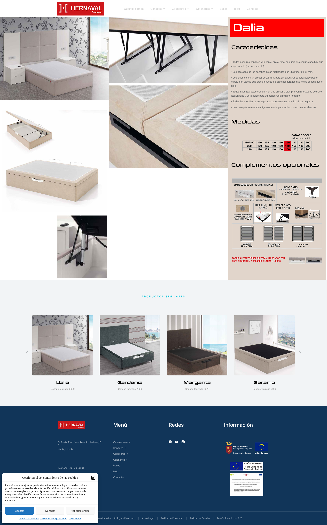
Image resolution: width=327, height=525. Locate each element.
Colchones (203, 8)
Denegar (50, 510)
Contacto (253, 8)
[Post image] (62, 345)
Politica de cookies (29, 518)
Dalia (62, 382)
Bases (223, 8)
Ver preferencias (80, 510)
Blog (237, 8)
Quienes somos (134, 8)
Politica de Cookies (200, 518)
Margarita (197, 382)
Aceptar (19, 510)
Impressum (75, 518)
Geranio (264, 382)
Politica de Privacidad (172, 518)
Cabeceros (179, 8)
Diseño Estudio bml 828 (229, 518)
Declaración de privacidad (53, 518)
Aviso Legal (148, 518)
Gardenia (129, 382)
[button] (93, 478)
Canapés (156, 8)
